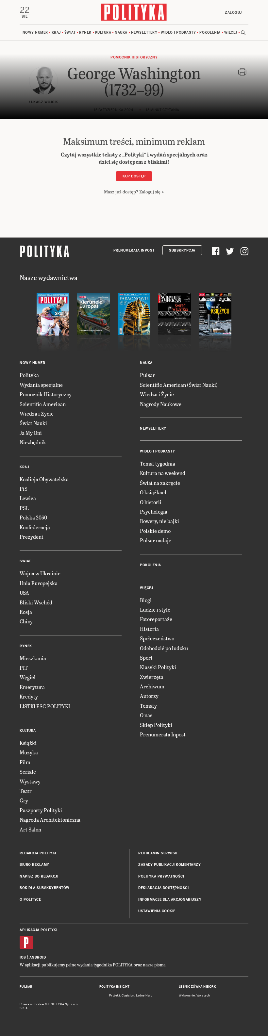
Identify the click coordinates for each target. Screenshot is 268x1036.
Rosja (26, 612)
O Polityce (30, 899)
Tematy (148, 705)
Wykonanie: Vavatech (194, 995)
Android (37, 957)
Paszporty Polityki (41, 810)
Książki (28, 743)
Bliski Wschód (36, 602)
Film (25, 762)
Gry (24, 800)
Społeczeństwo (157, 638)
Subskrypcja (182, 250)
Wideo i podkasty (178, 32)
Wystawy (30, 781)
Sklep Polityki (156, 725)
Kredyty (29, 696)
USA (24, 592)
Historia (149, 629)
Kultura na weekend (162, 473)
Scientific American (43, 404)
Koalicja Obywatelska (44, 479)
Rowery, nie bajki (159, 521)
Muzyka (29, 752)
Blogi (146, 600)
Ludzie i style (155, 609)
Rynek (85, 32)
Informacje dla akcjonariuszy (169, 899)
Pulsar (147, 375)
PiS (23, 488)
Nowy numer (35, 32)
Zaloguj (233, 12)
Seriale (28, 771)
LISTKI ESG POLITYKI (45, 706)
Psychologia (153, 511)
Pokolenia (210, 32)
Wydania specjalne (41, 384)
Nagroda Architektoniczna (50, 819)
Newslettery (144, 32)
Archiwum (152, 686)
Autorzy (149, 695)
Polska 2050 (33, 517)
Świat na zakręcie (160, 482)
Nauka (121, 32)
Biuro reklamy (34, 865)
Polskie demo (155, 530)
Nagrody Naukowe (160, 404)
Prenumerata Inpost (134, 250)
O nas (146, 715)
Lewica (28, 498)
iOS (23, 957)
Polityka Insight (114, 987)
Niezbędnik (33, 442)
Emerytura (32, 687)
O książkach (154, 492)
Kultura (103, 32)
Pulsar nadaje (155, 540)
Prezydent (31, 536)
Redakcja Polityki (38, 853)
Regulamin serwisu (157, 853)
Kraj (56, 32)
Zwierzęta (151, 677)
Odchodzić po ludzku (164, 648)
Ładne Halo (144, 995)
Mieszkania (33, 658)
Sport (146, 657)
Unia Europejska (39, 583)
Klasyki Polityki (158, 667)
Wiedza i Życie (37, 413)
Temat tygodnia (157, 463)
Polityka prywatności (161, 876)
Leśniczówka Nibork (197, 987)
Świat (70, 32)
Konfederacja (35, 527)
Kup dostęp (134, 176)
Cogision (128, 995)
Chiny (26, 621)
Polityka (29, 375)
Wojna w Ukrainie (40, 573)
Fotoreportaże (156, 619)
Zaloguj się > (151, 192)
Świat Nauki (33, 423)
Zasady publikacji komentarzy (169, 865)
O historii (150, 502)
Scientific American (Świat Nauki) (179, 384)
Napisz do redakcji (39, 876)
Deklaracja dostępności (163, 888)
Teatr (26, 791)
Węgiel (28, 677)
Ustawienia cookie (157, 911)
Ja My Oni (31, 432)
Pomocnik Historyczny (46, 394)
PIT (24, 667)
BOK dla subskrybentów (45, 888)
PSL (24, 508)
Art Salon (30, 829)
